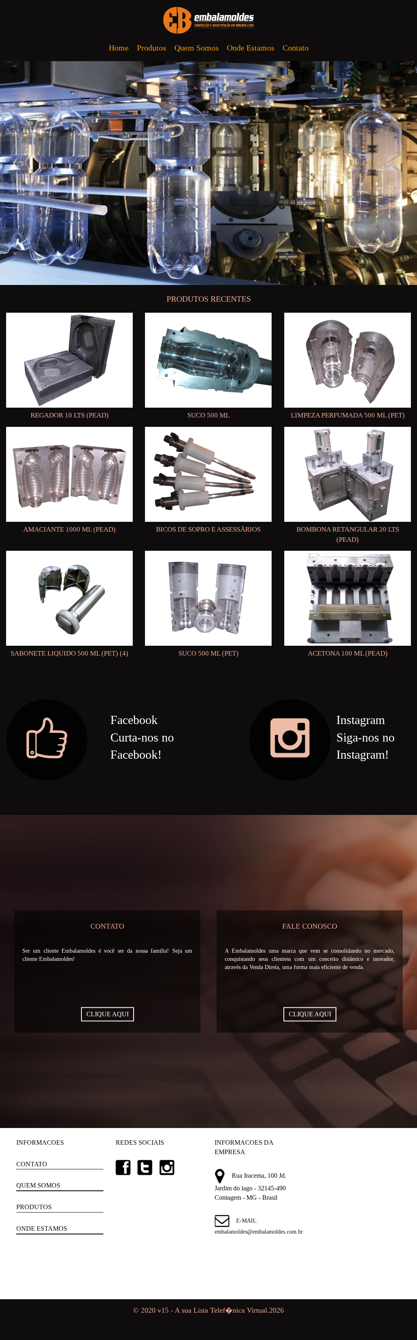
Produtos (151, 47)
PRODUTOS (34, 1206)
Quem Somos (196, 47)
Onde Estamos (250, 47)
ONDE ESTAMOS (41, 1228)
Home (119, 47)
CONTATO (31, 1164)
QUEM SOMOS (38, 1185)
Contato (296, 47)
